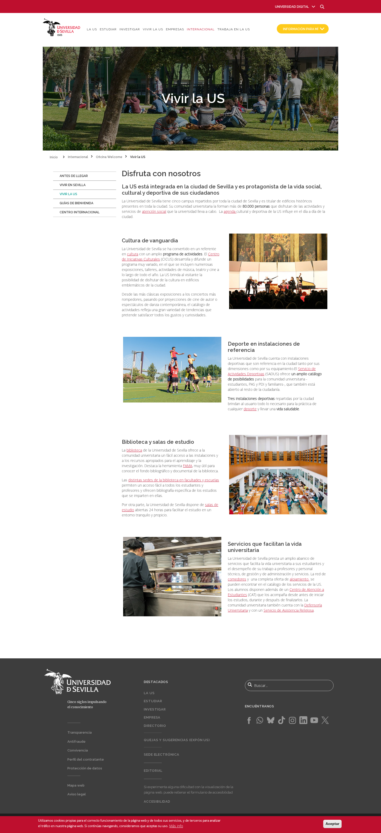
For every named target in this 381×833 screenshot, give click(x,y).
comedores (237, 579)
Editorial (153, 771)
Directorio (155, 726)
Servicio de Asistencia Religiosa (289, 610)
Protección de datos (84, 768)
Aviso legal (76, 794)
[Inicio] (61, 26)
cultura (132, 253)
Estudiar (108, 29)
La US (92, 29)
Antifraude (76, 741)
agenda (230, 211)
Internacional (201, 29)
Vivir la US (153, 29)
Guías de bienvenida (76, 203)
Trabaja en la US (233, 29)
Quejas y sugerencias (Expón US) (177, 740)
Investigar (129, 29)
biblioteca (134, 450)
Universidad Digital (292, 7)
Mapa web (75, 785)
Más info (176, 825)
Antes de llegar (74, 176)
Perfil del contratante (85, 759)
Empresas (175, 29)
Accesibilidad (157, 801)
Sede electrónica (161, 754)
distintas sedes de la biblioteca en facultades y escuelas (173, 479)
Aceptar (332, 824)
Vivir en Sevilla (73, 185)
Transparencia (79, 732)
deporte (250, 408)
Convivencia (77, 750)
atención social (154, 211)
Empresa (152, 717)
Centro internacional (80, 212)
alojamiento (299, 579)
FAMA (187, 465)
